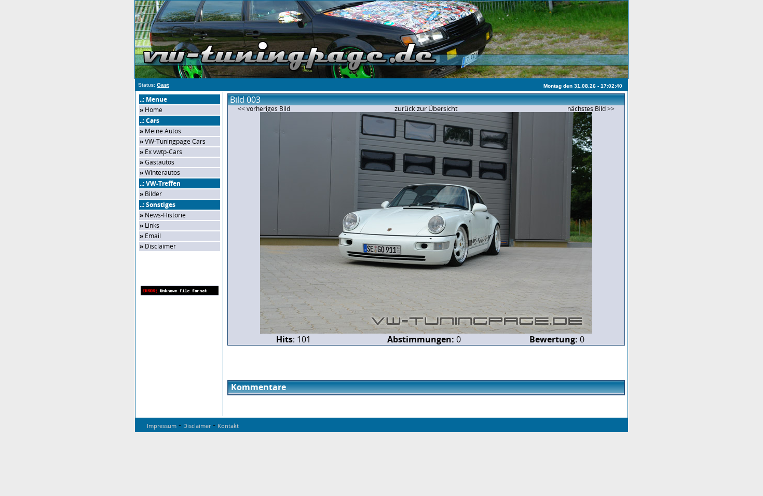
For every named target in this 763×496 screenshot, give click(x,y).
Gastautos (159, 162)
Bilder (153, 193)
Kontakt (228, 426)
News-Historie (165, 215)
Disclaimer (160, 246)
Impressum (161, 426)
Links (152, 225)
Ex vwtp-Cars (163, 151)
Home (153, 109)
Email (153, 235)
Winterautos (162, 172)
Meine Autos (163, 131)
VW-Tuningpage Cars (175, 141)
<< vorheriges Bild (264, 108)
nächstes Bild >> (591, 108)
